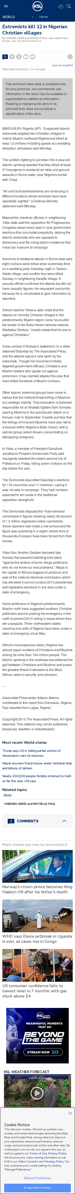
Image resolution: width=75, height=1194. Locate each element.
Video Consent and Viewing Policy (41, 1161)
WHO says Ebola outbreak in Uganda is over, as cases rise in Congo (37, 939)
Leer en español (62, 65)
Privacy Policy (57, 1153)
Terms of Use (38, 1153)
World (7, 795)
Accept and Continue (37, 1188)
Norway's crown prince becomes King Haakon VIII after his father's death (37, 889)
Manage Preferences (37, 1178)
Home (43, 17)
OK (70, 1113)
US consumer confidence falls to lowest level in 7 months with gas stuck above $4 (34, 991)
